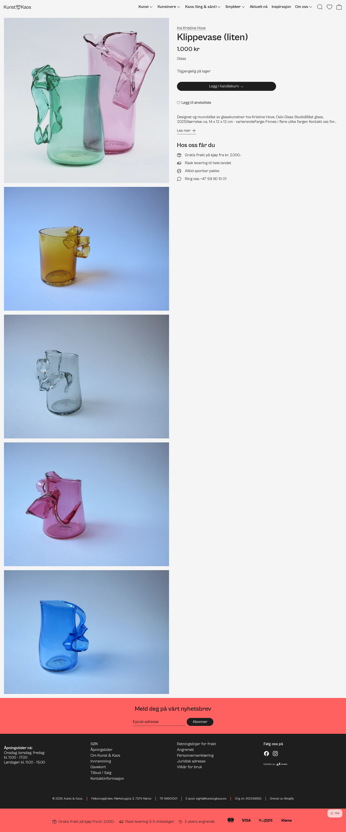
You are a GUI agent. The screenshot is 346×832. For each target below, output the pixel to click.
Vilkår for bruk (189, 767)
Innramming (100, 761)
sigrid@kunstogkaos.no (211, 798)
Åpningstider (101, 749)
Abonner (200, 722)
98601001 (170, 798)
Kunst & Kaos (73, 798)
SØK (94, 744)
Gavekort (98, 767)
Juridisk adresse (191, 761)
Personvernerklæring (195, 755)
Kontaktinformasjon (107, 778)
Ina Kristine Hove (191, 28)
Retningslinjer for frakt (196, 744)
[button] (320, 7)
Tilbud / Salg (100, 773)
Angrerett (185, 749)
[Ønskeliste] (329, 7)
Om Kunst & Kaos (105, 755)
